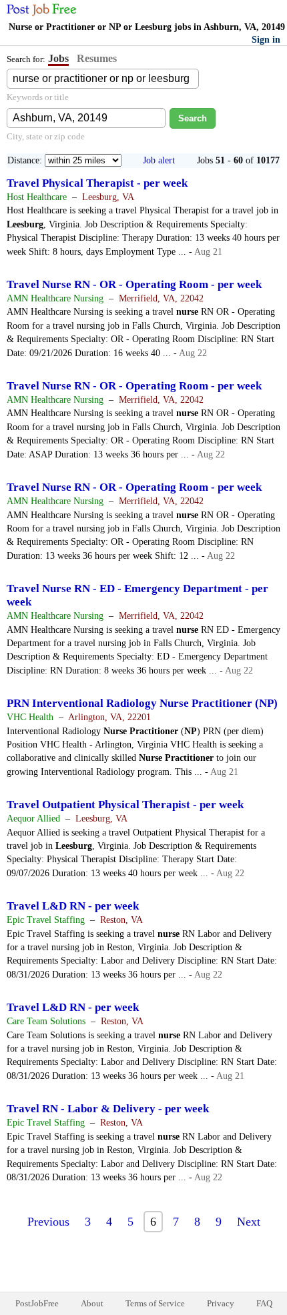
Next (248, 1221)
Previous (48, 1221)
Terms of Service (155, 1303)
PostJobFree (37, 1303)
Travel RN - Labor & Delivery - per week (108, 1108)
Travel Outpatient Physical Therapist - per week (125, 804)
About (92, 1303)
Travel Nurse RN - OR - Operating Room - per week (134, 284)
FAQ (264, 1303)
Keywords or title (38, 97)
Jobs (58, 58)
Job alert (159, 160)
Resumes (97, 58)
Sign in (266, 40)
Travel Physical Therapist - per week (97, 183)
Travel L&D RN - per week (73, 906)
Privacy (220, 1303)
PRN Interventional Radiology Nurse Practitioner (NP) (142, 703)
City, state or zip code (46, 136)
